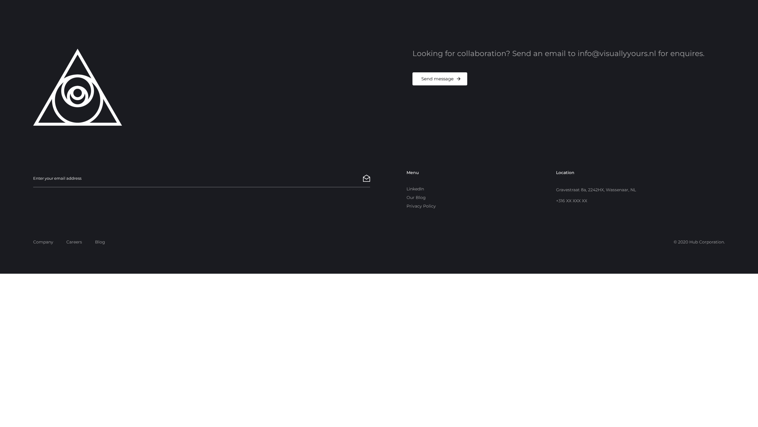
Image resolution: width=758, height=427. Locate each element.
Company (43, 242)
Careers (74, 242)
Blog (100, 242)
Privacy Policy (421, 206)
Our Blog (416, 197)
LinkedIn (415, 189)
